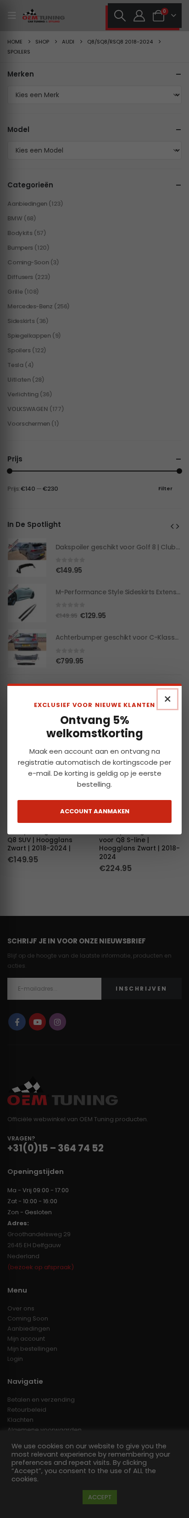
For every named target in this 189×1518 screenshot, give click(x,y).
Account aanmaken (94, 811)
